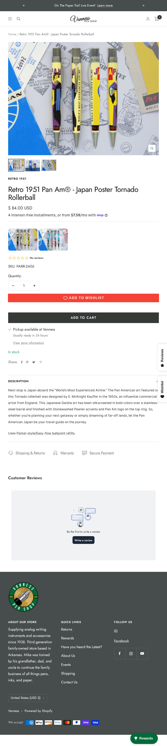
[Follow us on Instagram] (130, 653)
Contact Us (69, 682)
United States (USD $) (26, 697)
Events (66, 664)
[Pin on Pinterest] (27, 362)
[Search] (18, 19)
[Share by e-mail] (40, 362)
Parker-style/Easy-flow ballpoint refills (45, 433)
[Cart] (157, 19)
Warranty (67, 453)
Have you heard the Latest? (81, 647)
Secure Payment (101, 453)
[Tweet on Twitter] (33, 362)
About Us (68, 655)
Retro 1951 (17, 179)
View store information (28, 343)
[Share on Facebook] (22, 362)
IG (116, 631)
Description (18, 381)
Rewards (67, 638)
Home (12, 34)
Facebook (121, 641)
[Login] (148, 19)
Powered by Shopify (38, 710)
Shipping (68, 673)
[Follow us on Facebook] (119, 653)
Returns (66, 629)
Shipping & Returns (30, 453)
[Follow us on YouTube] (142, 653)
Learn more (105, 5)
